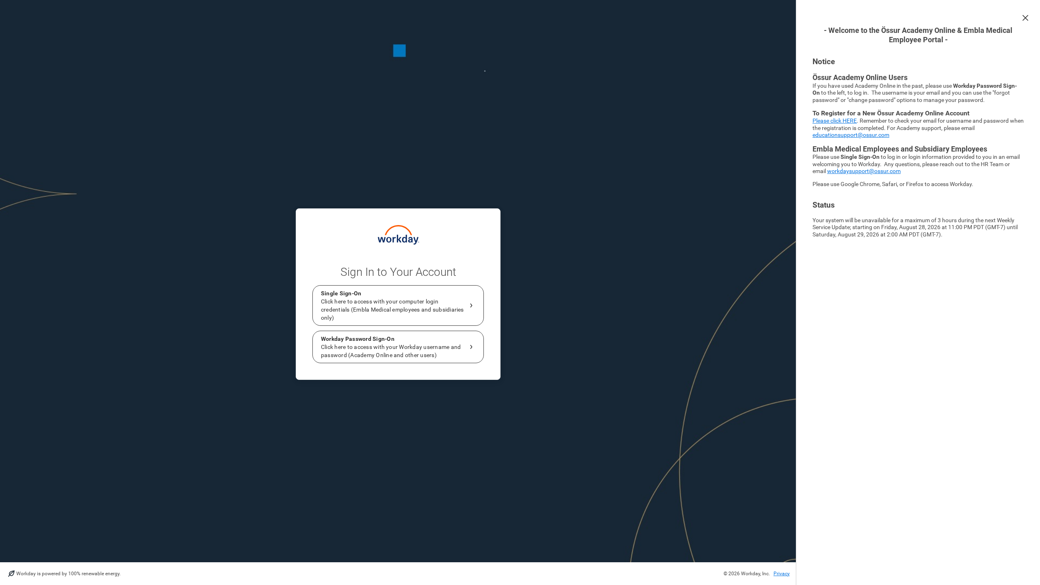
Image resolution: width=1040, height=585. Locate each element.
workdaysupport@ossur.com (864, 171)
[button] (1025, 18)
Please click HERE (834, 120)
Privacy (782, 573)
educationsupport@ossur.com (850, 135)
